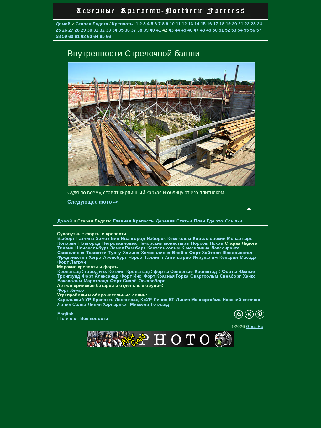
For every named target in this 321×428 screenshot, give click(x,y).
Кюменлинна (195, 248)
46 (189, 30)
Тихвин (65, 248)
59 (64, 36)
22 (247, 23)
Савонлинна (70, 252)
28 (77, 30)
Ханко (249, 276)
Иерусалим (205, 257)
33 (108, 30)
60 (70, 36)
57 (258, 30)
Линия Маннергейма (198, 299)
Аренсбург (115, 257)
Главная (122, 221)
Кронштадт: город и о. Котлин (90, 271)
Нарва (135, 257)
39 (146, 30)
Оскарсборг (152, 281)
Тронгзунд (68, 276)
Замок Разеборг (127, 248)
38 (139, 30)
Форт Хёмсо (70, 290)
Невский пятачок (241, 299)
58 (58, 36)
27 (70, 30)
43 (171, 30)
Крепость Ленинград (116, 299)
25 (58, 30)
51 (221, 30)
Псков (216, 243)
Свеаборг (230, 276)
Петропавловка (119, 243)
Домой (63, 23)
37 (133, 30)
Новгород (89, 243)
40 (152, 30)
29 (83, 30)
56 (252, 30)
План (199, 221)
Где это (215, 221)
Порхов (199, 243)
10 (172, 23)
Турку (114, 252)
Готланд (160, 304)
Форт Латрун (71, 262)
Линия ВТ (164, 299)
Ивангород (133, 238)
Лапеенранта (225, 248)
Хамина (131, 252)
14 (196, 23)
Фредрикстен (72, 257)
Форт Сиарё (123, 281)
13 (190, 23)
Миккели (139, 304)
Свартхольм (204, 276)
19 (228, 23)
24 (259, 23)
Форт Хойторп (205, 252)
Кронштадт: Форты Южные (225, 271)
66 (108, 36)
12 (184, 23)
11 (178, 23)
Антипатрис (178, 257)
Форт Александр (100, 276)
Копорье (66, 243)
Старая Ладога (92, 23)
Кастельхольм (163, 248)
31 (95, 30)
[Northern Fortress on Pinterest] (259, 317)
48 (202, 30)
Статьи (184, 221)
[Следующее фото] (161, 184)
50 (215, 30)
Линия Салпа (71, 304)
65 (102, 36)
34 (114, 30)
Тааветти (96, 252)
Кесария (228, 257)
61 (77, 36)
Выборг (66, 238)
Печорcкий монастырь (164, 243)
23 (253, 23)
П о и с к (66, 318)
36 (127, 30)
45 (183, 30)
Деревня (165, 221)
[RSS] (238, 317)
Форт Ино (131, 276)
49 (208, 30)
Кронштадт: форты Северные (159, 271)
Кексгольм (179, 238)
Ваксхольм (69, 281)
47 (196, 30)
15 (203, 23)
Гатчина (85, 238)
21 (240, 23)
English (65, 313)
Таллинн (153, 257)
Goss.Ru (254, 326)
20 (234, 23)
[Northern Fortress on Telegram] (249, 317)
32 (102, 30)
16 (209, 23)
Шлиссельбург (91, 248)
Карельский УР (74, 299)
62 (83, 36)
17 (215, 23)
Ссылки (233, 221)
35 (121, 30)
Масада (248, 257)
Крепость (122, 23)
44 (177, 30)
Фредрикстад (237, 252)
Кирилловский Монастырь (223, 238)
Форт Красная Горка (166, 276)
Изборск (156, 238)
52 (227, 30)
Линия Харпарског (108, 304)
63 (89, 36)
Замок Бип (107, 238)
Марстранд (96, 281)
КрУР (146, 299)
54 (240, 30)
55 (246, 30)
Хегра (95, 257)
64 (95, 36)
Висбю (179, 252)
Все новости (94, 318)
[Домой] (160, 15)
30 (89, 30)
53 (233, 30)
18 (221, 23)
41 (158, 30)
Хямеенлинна (155, 252)
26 (64, 30)
